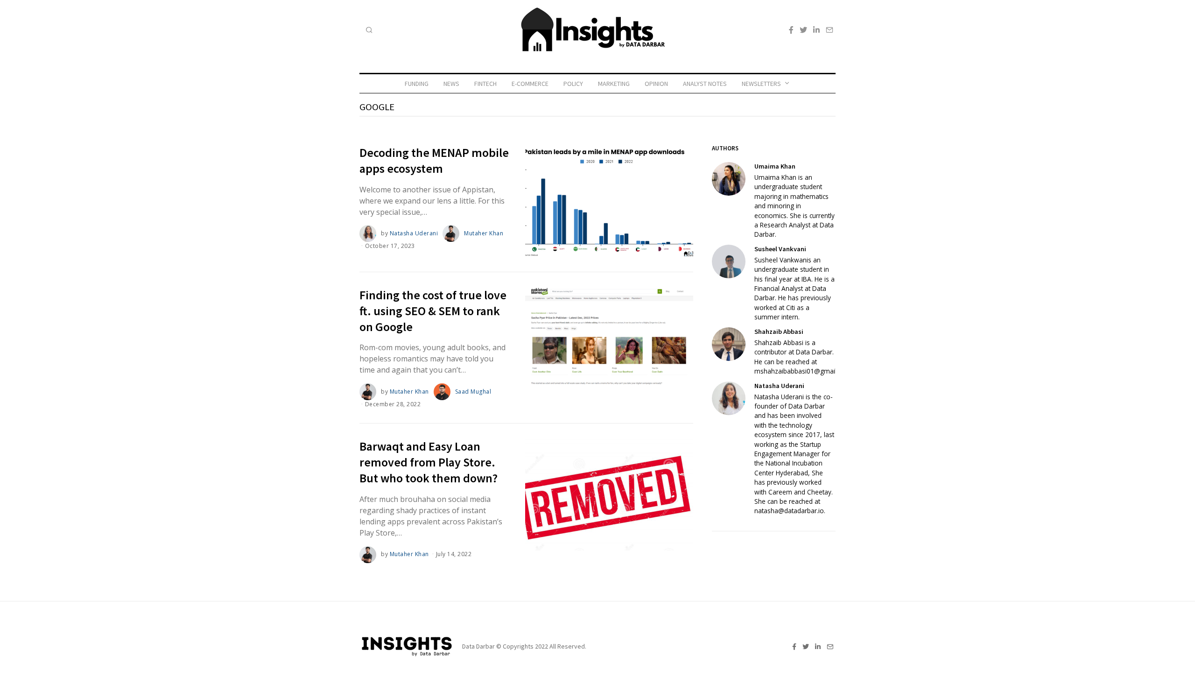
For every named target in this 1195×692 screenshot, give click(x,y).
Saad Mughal (473, 391)
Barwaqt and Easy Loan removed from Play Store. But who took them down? (428, 462)
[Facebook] (791, 29)
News (451, 83)
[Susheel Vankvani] (728, 261)
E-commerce (530, 83)
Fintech (485, 83)
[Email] (829, 29)
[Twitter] (803, 29)
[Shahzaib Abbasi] (728, 344)
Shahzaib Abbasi (778, 331)
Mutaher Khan (483, 233)
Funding (417, 83)
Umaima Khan (774, 166)
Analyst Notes (705, 83)
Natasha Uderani (414, 233)
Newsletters (761, 83)
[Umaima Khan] (728, 179)
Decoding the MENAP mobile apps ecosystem (434, 160)
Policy (573, 83)
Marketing (614, 83)
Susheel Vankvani (780, 249)
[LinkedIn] (816, 29)
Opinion (656, 83)
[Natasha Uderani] (728, 398)
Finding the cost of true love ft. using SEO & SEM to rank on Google (432, 310)
